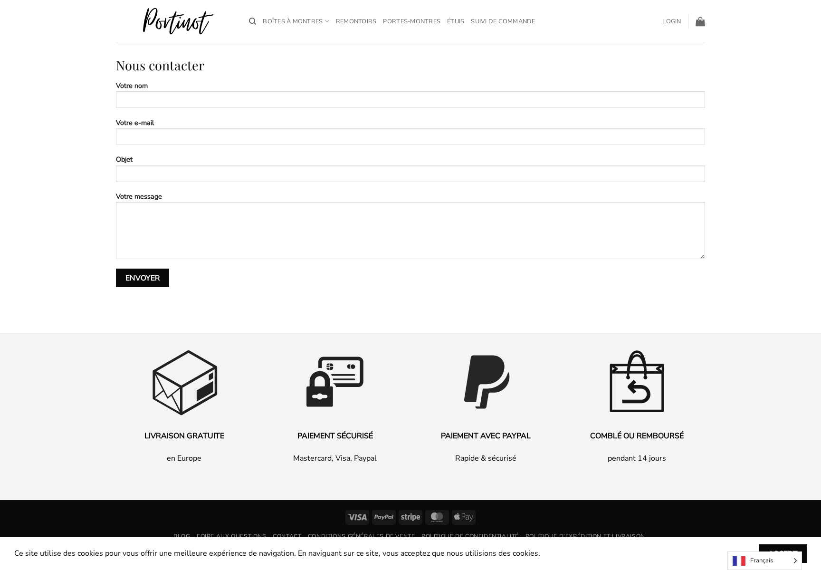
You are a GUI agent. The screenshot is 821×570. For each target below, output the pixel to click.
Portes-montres (411, 21)
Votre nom (132, 85)
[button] (671, 21)
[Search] (252, 21)
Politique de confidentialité (470, 536)
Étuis (455, 21)
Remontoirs (356, 21)
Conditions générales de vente (361, 536)
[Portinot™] (175, 22)
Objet (124, 159)
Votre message (139, 196)
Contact (287, 536)
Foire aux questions (232, 536)
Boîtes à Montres (293, 21)
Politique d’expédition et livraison (585, 536)
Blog (181, 536)
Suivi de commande (503, 21)
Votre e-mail (135, 122)
